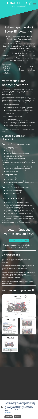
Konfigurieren (8, 412)
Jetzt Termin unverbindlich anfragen (19, 240)
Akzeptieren (8, 416)
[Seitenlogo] (19, 4)
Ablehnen (17, 416)
